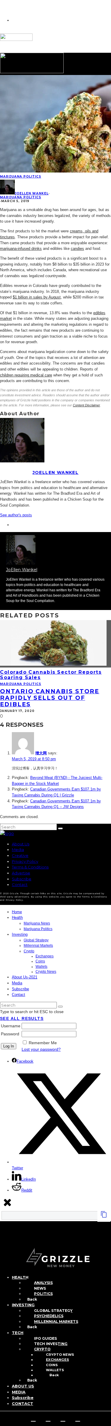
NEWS (40, 1288)
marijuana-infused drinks (21, 248)
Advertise (21, 873)
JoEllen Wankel (32, 193)
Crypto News (46, 971)
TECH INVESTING (50, 1344)
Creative (20, 855)
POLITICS (43, 1293)
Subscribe (21, 878)
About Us (20, 843)
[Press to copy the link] (103, 1216)
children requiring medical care (26, 375)
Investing (20, 934)
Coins (40, 961)
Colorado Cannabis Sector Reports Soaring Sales (51, 674)
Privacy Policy (25, 861)
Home (17, 912)
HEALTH (20, 1277)
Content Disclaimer (86, 405)
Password (10, 1033)
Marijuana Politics (20, 176)
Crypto (29, 951)
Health (17, 917)
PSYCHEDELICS (48, 1316)
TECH (17, 1332)
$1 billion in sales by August (37, 297)
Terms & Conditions (30, 867)
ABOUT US (23, 1386)
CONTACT (22, 1403)
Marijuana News (37, 923)
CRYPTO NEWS (60, 1354)
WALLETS (55, 1370)
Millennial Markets (38, 945)
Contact (20, 884)
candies (77, 248)
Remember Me (43, 1042)
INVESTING (23, 1304)
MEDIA (18, 1392)
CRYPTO (42, 1349)
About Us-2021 (24, 977)
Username (10, 1025)
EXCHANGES (57, 1360)
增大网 (41, 753)
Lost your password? (41, 1049)
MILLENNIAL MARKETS (56, 1321)
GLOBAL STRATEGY (53, 1310)
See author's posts (16, 515)
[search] (60, 828)
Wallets (41, 966)
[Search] (3, 1239)
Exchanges (45, 956)
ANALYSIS (43, 1282)
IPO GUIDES (45, 1338)
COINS (52, 1365)
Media (18, 849)
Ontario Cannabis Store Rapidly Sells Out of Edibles (49, 698)
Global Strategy (36, 940)
